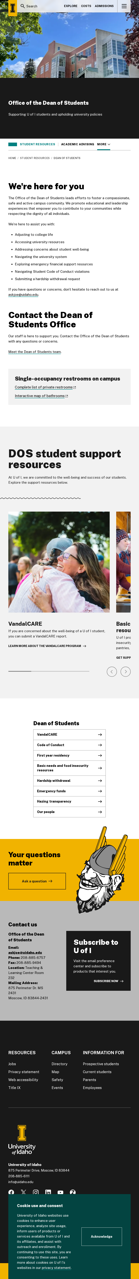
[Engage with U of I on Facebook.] (11, 1192)
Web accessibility (23, 1080)
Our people (46, 812)
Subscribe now (106, 981)
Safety (57, 1080)
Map (55, 1072)
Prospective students (101, 1064)
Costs (86, 6)
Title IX (14, 1088)
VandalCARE (47, 734)
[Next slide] (126, 672)
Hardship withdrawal (53, 781)
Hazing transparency (54, 801)
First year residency (53, 755)
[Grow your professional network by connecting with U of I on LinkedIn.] (48, 1192)
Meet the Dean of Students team (34, 352)
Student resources (37, 144)
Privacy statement (23, 1072)
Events (57, 1088)
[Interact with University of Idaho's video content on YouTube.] (60, 1192)
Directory (60, 1064)
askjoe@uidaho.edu (23, 295)
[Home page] (12, 8)
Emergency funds (51, 791)
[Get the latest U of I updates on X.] (23, 1192)
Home (12, 158)
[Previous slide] (112, 672)
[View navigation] (124, 6)
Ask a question (34, 881)
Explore (70, 6)
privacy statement (56, 1268)
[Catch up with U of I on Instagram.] (36, 1192)
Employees (92, 1088)
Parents (89, 1080)
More (103, 144)
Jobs (12, 1064)
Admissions (104, 6)
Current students (97, 1072)
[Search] (23, 6)
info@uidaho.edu (20, 1182)
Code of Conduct (50, 745)
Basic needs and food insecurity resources (62, 768)
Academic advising (77, 144)
